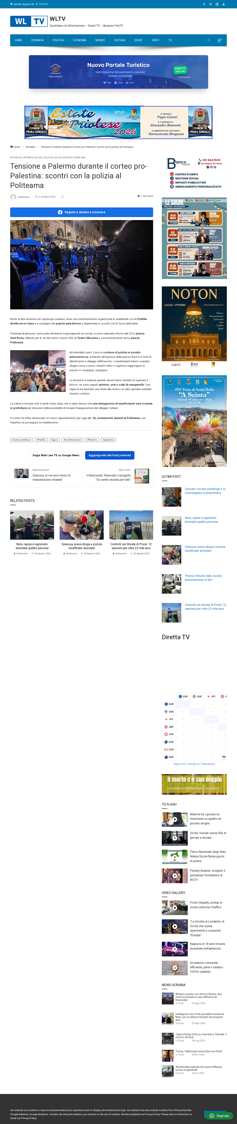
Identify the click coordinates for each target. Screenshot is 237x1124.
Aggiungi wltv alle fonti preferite (110, 455)
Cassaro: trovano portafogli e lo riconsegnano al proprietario (205, 491)
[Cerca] (209, 40)
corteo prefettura (22, 440)
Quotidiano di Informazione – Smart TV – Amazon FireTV (86, 25)
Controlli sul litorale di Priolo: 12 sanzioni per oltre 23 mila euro (131, 546)
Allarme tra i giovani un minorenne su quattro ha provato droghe (205, 819)
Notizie (38, 157)
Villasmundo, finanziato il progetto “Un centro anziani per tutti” (108, 475)
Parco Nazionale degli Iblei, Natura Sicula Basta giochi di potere (208, 856)
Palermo (93, 440)
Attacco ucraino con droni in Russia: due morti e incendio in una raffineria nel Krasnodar (199, 997)
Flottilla (41, 440)
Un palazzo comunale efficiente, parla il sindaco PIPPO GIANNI (206, 967)
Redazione (23, 196)
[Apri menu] (220, 40)
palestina (109, 440)
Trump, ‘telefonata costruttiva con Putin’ (199, 1051)
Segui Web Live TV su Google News (56, 455)
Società (66, 157)
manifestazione (73, 440)
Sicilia (57, 157)
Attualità (15, 157)
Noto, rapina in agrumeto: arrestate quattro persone (32, 546)
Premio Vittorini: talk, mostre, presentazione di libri (203, 578)
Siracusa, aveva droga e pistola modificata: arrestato (82, 546)
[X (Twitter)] (210, 4)
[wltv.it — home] (29, 21)
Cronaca (28, 157)
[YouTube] (223, 4)
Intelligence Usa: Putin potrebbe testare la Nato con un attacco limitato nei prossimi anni (200, 1017)
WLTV (58, 18)
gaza (55, 440)
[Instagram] (217, 4)
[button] (219, 1116)
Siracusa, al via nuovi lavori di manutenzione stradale (51, 475)
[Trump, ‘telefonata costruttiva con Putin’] (168, 1055)
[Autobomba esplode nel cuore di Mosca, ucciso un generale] (168, 1071)
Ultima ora (79, 157)
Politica (48, 157)
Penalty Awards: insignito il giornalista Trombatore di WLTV (207, 875)
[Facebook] (204, 4)
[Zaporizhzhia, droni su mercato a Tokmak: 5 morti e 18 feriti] (168, 1038)
